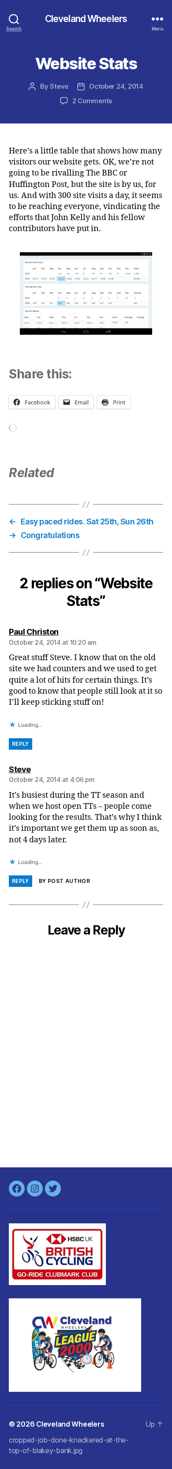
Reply (20, 743)
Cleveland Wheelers (86, 18)
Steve (59, 86)
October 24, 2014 (116, 86)
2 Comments (92, 101)
